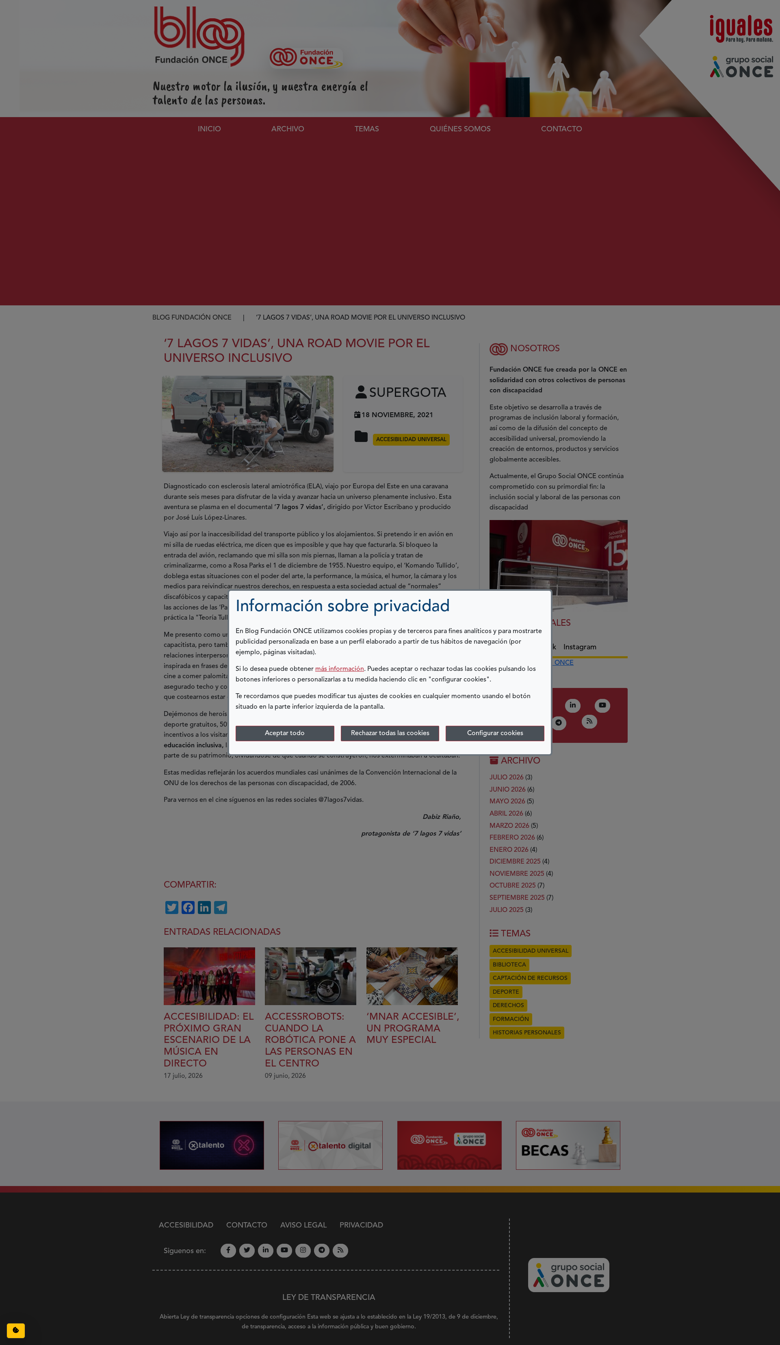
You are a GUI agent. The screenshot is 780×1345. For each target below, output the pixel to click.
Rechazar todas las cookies (390, 733)
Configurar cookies (495, 733)
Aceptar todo (285, 733)
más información (339, 669)
